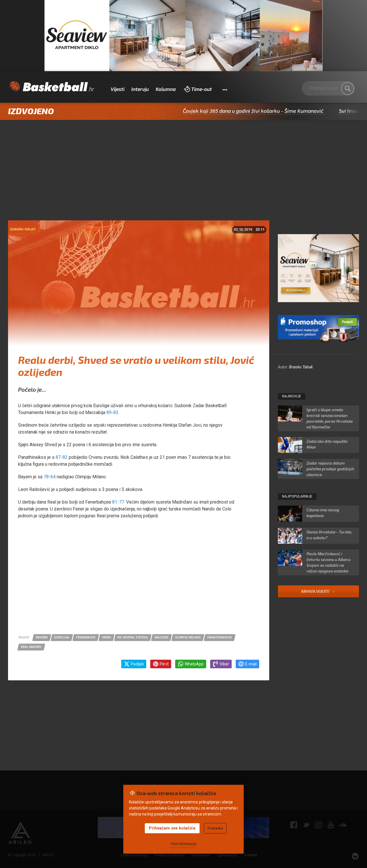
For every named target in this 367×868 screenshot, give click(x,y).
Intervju (140, 89)
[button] (224, 89)
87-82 (62, 457)
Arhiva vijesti (315, 591)
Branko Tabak (301, 367)
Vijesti (117, 89)
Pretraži (347, 88)
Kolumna (166, 89)
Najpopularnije (297, 496)
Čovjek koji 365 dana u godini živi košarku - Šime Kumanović (231, 111)
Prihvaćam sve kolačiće (172, 828)
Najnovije (291, 396)
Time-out (201, 89)
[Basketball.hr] (51, 87)
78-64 (50, 476)
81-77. (119, 502)
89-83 (112, 412)
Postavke (215, 828)
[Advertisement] (183, 177)
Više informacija (183, 844)
